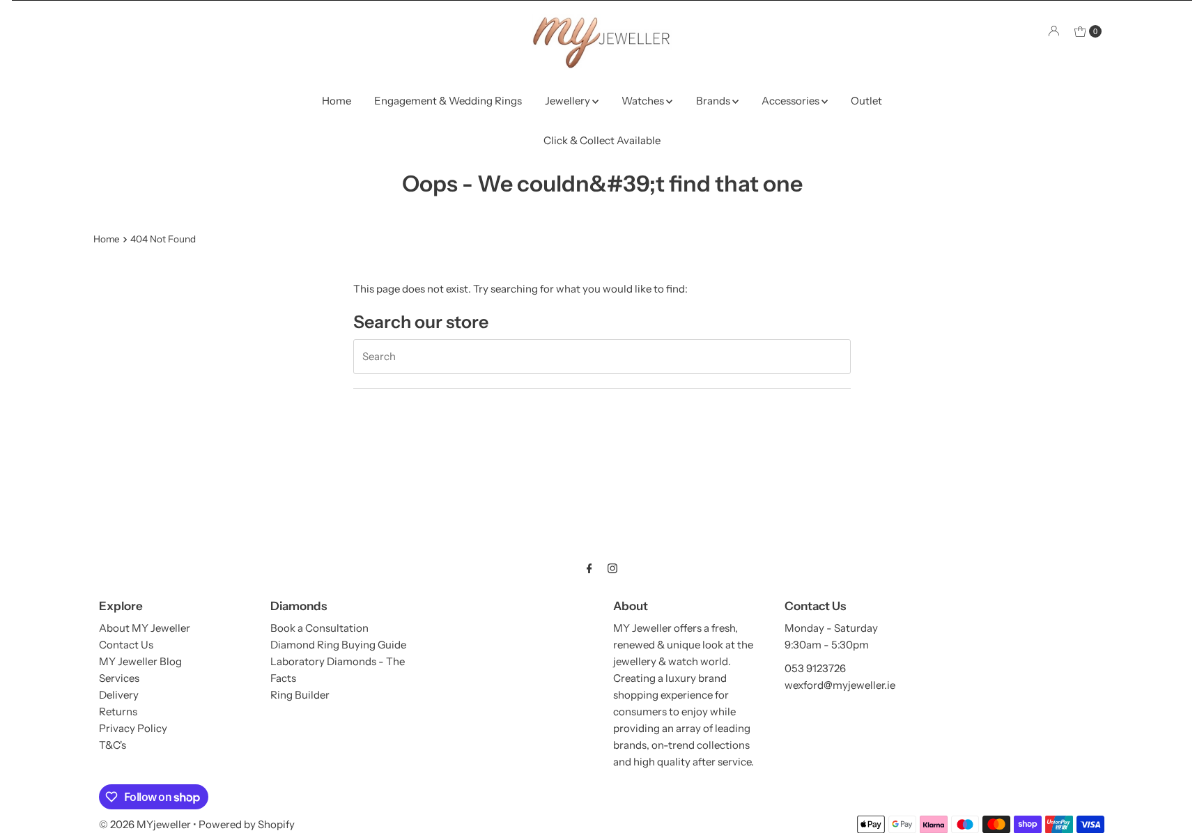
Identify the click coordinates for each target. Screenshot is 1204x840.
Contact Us (126, 644)
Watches (644, 100)
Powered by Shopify (247, 824)
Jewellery (568, 100)
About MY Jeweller (144, 628)
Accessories (791, 100)
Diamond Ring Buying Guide (338, 644)
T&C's (112, 745)
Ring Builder (300, 694)
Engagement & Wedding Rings (448, 100)
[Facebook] (589, 568)
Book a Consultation (319, 628)
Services (119, 678)
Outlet (866, 100)
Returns (118, 711)
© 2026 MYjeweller (145, 824)
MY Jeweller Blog (140, 661)
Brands (714, 100)
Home (336, 100)
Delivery (119, 694)
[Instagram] (612, 568)
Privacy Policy (133, 728)
